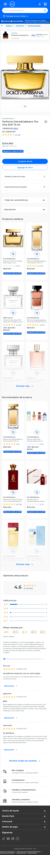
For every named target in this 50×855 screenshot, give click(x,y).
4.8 (17, 504)
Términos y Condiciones (7, 851)
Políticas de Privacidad (7, 852)
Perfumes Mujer (34, 26)
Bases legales (32, 852)
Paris (16, 128)
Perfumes (20, 26)
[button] (25, 16)
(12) (20, 325)
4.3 (41, 325)
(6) (42, 266)
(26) (20, 504)
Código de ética (21, 852)
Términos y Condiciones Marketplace (28, 851)
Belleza (9, 26)
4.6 (16, 135)
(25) (19, 135)
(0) (19, 266)
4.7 (17, 325)
